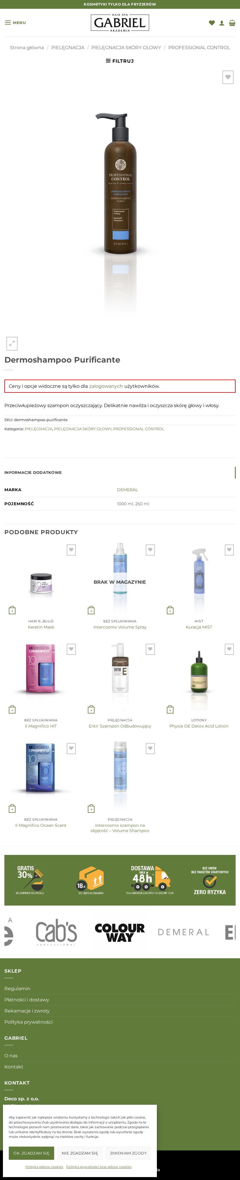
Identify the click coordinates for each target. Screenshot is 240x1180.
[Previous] (16, 932)
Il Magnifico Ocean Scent (40, 825)
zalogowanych (106, 386)
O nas (11, 1055)
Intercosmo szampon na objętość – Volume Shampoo (119, 828)
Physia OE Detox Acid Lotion (198, 726)
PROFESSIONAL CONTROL (199, 47)
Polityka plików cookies (44, 1167)
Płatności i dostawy (26, 1000)
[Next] (223, 932)
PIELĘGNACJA (67, 47)
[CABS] (56, 932)
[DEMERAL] (184, 932)
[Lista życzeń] (212, 22)
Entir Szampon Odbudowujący (120, 726)
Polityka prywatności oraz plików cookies (98, 1167)
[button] (15, 23)
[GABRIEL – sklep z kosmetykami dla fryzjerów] (120, 23)
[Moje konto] (222, 22)
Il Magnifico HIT (41, 726)
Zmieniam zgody (128, 1153)
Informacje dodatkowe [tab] (33, 472)
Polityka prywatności (28, 1022)
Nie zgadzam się (80, 1153)
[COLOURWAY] (120, 932)
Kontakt (13, 1067)
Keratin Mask (41, 627)
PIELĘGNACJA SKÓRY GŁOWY (126, 47)
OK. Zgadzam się (31, 1153)
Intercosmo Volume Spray (120, 627)
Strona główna (27, 47)
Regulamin (17, 988)
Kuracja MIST (199, 627)
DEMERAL (127, 489)
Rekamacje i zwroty (27, 1011)
